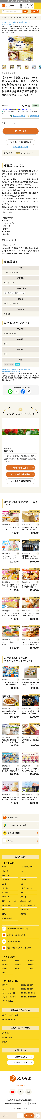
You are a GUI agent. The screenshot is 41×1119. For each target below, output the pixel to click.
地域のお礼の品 (25, 901)
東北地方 (31, 961)
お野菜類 (23, 879)
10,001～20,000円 (27, 985)
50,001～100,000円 (8, 993)
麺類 (21, 892)
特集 (35, 18)
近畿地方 (31, 965)
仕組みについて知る (19, 116)
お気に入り (26, 7)
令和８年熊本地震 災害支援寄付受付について (20, 1)
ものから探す (12, 22)
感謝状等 (23, 914)
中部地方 (15, 369)
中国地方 (5, 968)
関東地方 (5, 965)
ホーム (4, 22)
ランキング (11, 18)
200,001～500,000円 (9, 997)
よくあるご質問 (7, 1037)
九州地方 (31, 968)
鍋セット (23, 897)
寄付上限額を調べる (8, 1019)
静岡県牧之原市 (25, 369)
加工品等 (5, 892)
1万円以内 (5, 985)
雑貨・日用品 (6, 905)
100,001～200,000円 (28, 993)
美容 (3, 910)
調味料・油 (5, 897)
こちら (30, 111)
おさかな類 (5, 879)
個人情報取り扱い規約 (24, 1100)
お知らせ (5, 1042)
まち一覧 (29, 18)
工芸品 (4, 914)
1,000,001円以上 (7, 1001)
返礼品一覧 (20, 18)
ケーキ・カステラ (7, 24)
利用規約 (10, 1100)
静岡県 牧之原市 (8, 73)
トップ (4, 18)
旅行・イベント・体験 (9, 901)
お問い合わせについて (20, 147)
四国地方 (18, 968)
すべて (4, 867)
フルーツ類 (5, 875)
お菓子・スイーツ (24, 22)
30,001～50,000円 (27, 989)
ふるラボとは (6, 1033)
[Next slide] (39, 18)
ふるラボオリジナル (27, 867)
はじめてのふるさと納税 (10, 1015)
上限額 (20, 7)
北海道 (17, 961)
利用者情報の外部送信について (16, 1103)
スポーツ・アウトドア (27, 905)
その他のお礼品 (7, 918)
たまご (4, 884)
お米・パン (5, 871)
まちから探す (6, 369)
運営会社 (33, 1103)
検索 (25, 11)
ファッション (24, 910)
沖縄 (3, 972)
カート (31, 7)
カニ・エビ (24, 875)
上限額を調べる (34, 116)
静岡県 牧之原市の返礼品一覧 (11, 372)
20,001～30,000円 (8, 989)
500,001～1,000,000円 (28, 997)
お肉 (21, 871)
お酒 (21, 884)
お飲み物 (5, 888)
